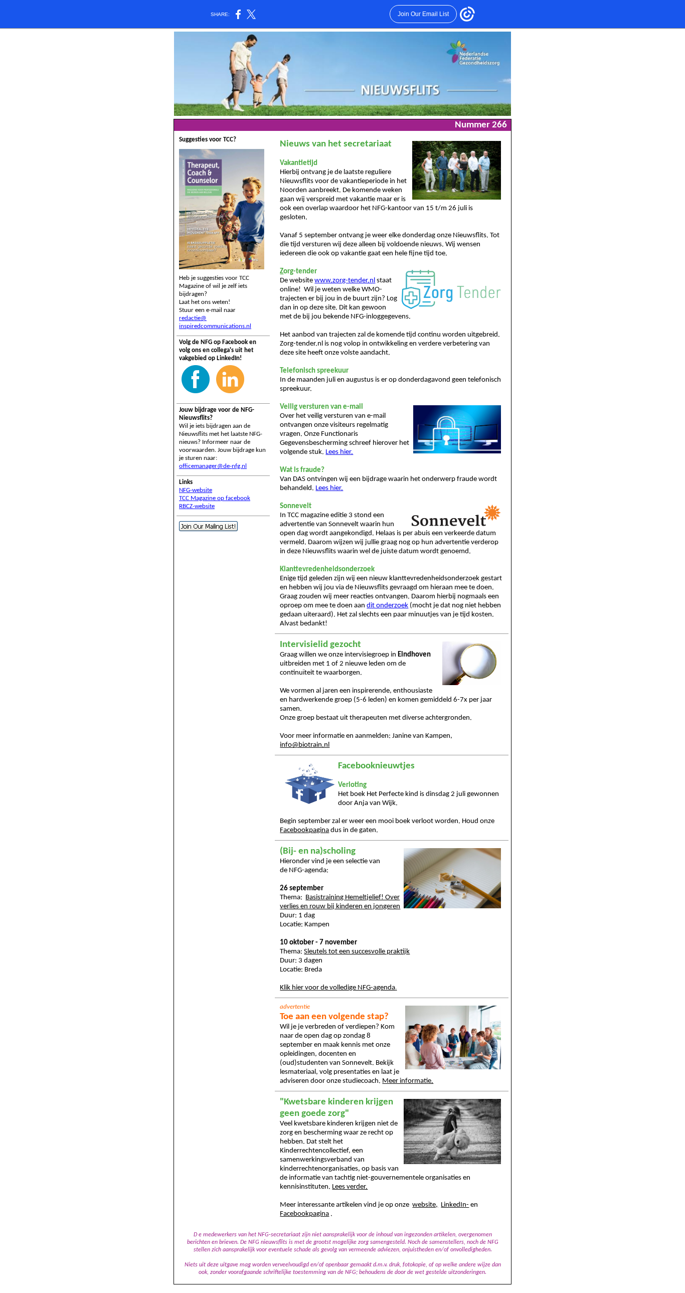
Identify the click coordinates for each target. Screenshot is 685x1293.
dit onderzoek (387, 605)
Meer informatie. (407, 1081)
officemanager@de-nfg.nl (213, 466)
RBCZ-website (197, 506)
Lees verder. (350, 1187)
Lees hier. (339, 452)
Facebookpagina (304, 830)
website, (425, 1205)
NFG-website (195, 490)
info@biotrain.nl (304, 745)
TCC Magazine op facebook (214, 498)
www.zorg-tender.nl (344, 280)
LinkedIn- (455, 1205)
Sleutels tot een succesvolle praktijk (357, 951)
